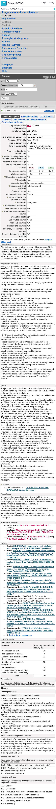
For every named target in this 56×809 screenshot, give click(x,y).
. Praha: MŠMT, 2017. (31, 582)
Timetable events (11, 32)
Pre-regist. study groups (15, 38)
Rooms (6, 41)
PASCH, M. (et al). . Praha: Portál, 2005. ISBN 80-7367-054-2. (30, 569)
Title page (7, 64)
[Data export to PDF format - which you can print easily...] (45, 77)
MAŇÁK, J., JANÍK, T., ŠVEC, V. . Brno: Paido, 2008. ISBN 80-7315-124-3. (30, 562)
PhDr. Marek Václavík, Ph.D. (19, 539)
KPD (29, 126)
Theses (6, 35)
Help (4, 71)
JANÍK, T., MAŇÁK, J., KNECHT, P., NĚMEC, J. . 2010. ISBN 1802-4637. (31, 613)
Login (44, 3)
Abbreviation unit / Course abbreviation (22, 107)
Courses (6, 15)
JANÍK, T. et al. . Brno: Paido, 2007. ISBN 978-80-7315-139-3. (30, 605)
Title (3, 89)
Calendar (7, 68)
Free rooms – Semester (14, 48)
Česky (51, 3)
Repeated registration (16, 177)
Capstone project (11, 55)
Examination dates (12, 28)
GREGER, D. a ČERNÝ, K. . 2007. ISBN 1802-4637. (31, 622)
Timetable (6, 119)
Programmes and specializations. (20, 12)
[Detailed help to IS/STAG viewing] (53, 77)
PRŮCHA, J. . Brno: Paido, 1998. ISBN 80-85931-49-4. (30, 630)
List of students (47, 116)
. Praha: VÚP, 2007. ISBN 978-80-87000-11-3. (29, 575)
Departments (9, 18)
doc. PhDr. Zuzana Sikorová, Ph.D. (34, 525)
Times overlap (9, 58)
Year (3, 94)
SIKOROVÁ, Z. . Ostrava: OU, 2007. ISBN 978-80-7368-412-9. (30, 547)
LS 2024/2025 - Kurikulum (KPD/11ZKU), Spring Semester (28, 489)
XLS (9, 242)
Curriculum (49, 111)
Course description (10, 116)
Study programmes (29, 116)
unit (2, 81)
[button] (4, 3)
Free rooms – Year (12, 51)
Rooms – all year (11, 45)
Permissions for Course (12, 122)
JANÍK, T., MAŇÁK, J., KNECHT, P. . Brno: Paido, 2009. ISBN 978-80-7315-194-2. (30, 590)
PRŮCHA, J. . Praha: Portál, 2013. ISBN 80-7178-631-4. (31, 554)
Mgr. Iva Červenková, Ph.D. (28, 530)
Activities (6, 485)
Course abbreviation (9, 85)
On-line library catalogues (20, 635)
